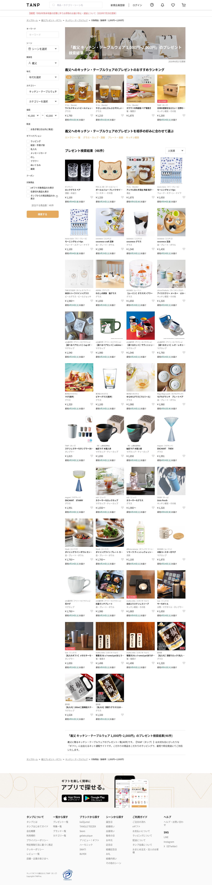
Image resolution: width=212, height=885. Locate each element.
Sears (82, 831)
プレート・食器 (115, 137)
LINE (166, 837)
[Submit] (53, 5)
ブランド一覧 (59, 831)
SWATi (83, 849)
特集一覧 (57, 826)
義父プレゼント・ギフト (51, 20)
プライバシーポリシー (37, 840)
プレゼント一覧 (60, 821)
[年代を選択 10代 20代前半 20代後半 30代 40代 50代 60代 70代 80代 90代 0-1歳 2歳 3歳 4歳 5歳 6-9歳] (43, 77)
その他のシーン (113, 863)
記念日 (109, 844)
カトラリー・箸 (72, 137)
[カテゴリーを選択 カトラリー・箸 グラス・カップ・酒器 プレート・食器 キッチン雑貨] (43, 101)
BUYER (83, 853)
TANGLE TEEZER (88, 826)
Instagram (169, 841)
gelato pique (86, 835)
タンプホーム (32, 20)
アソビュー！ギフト (89, 840)
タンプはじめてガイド (37, 826)
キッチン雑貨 (132, 137)
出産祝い (110, 831)
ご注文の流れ (139, 821)
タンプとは (32, 821)
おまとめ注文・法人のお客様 (146, 851)
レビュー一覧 (33, 853)
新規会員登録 (118, 5)
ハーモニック (86, 844)
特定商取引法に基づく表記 (40, 844)
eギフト (136, 826)
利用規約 (31, 835)
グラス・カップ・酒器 (94, 137)
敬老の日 (110, 835)
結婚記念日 (111, 849)
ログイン (137, 5)
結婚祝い (110, 826)
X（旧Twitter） (171, 846)
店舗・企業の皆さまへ (37, 858)
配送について (139, 840)
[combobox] (76, 5)
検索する (42, 214)
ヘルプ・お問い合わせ (173, 823)
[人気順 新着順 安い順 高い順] (175, 151)
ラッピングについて (142, 835)
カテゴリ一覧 (59, 835)
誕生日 (109, 821)
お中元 (109, 840)
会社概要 (31, 831)
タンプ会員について (142, 844)
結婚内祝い (111, 858)
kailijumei (85, 821)
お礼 (108, 853)
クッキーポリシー (35, 849)
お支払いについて (141, 831)
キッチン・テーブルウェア (76, 20)
